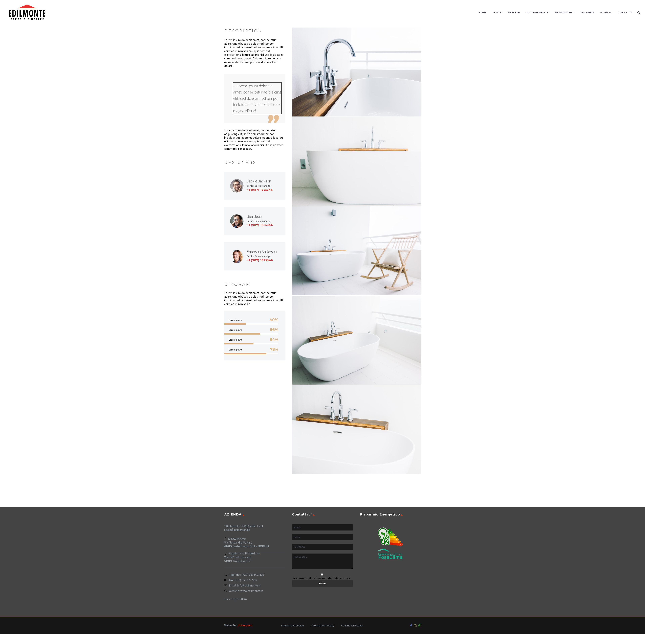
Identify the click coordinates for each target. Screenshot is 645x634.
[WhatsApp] (419, 625)
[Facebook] (411, 625)
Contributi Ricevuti (352, 625)
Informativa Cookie (292, 625)
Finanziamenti (564, 12)
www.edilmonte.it (251, 591)
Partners (587, 12)
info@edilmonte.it (248, 585)
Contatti (625, 12)
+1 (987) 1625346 (260, 189)
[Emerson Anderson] (254, 256)
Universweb (245, 625)
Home (482, 12)
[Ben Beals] (254, 221)
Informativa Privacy (322, 625)
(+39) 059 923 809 (253, 575)
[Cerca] (638, 13)
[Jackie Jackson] (254, 186)
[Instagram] (415, 625)
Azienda (606, 12)
